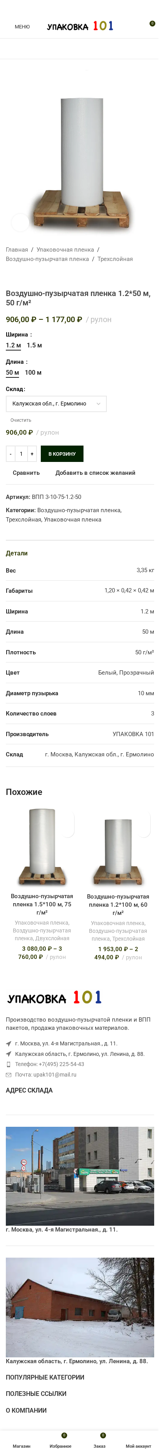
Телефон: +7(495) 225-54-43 (49, 1064)
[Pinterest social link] (80, 7)
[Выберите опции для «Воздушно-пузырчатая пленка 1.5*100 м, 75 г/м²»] (67, 830)
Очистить (20, 420)
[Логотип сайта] (80, 26)
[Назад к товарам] (19, 276)
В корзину (62, 454)
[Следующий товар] (29, 276)
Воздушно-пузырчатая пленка (47, 259)
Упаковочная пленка (65, 249)
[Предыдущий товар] (10, 276)
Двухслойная (52, 938)
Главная (17, 249)
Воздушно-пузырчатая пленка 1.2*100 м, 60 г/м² (118, 904)
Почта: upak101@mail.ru (46, 1074)
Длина (15, 361)
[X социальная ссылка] (70, 7)
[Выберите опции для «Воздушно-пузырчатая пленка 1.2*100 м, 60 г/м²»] (143, 830)
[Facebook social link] (61, 7)
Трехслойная (115, 259)
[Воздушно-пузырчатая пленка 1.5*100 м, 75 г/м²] (42, 847)
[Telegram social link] (98, 7)
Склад (14, 389)
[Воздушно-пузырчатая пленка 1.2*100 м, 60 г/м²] (118, 847)
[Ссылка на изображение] (54, 997)
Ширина (18, 334)
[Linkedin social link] (89, 7)
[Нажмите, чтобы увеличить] (20, 222)
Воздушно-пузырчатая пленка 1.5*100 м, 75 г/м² (42, 904)
